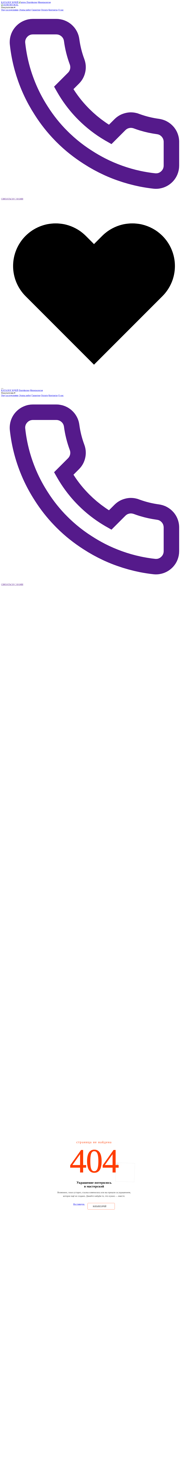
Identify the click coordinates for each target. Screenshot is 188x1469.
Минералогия (44, 2)
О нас (61, 10)
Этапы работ (25, 10)
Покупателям (8, 7)
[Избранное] (94, 385)
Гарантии (36, 10)
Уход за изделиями (9, 10)
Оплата (44, 10)
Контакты (53, 10)
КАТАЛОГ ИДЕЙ (10, 2)
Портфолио (32, 2)
